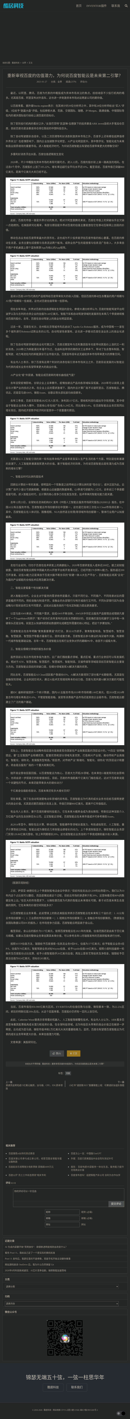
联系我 (115, 5)
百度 (68, 1073)
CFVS (63, 1410)
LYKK (77, 1410)
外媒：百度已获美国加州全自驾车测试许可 (92, 1158)
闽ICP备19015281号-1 (89, 1410)
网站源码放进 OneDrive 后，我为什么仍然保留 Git (29, 1264)
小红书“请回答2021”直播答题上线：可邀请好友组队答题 (96, 1085)
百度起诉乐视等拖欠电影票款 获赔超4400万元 (31, 1167)
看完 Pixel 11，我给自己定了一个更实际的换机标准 (30, 1253)
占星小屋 (70, 1410)
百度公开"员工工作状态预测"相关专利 (27, 1175)
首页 (79, 5)
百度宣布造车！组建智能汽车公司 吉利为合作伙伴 (95, 1175)
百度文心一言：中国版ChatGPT (86, 1153)
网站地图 (56, 1410)
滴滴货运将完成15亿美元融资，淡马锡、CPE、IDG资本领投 (34, 1087)
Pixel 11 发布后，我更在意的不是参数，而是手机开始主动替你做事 (38, 1259)
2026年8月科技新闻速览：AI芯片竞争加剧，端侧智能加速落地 (35, 1270)
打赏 (74, 1053)
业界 (24, 63)
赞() (58, 1053)
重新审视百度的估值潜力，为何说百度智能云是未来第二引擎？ (65, 75)
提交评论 (116, 1203)
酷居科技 (13, 5)
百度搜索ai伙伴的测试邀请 (22, 1153)
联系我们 (77, 1387)
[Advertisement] (65, 38)
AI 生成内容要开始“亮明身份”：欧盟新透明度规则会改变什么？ (36, 1247)
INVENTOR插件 (96, 5)
